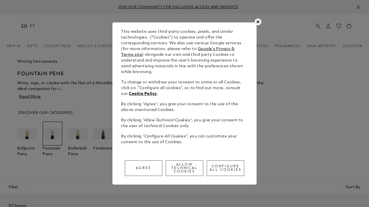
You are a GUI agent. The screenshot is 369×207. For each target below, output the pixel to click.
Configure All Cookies (226, 168)
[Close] (258, 21)
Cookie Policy (143, 94)
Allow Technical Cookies (184, 168)
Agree (143, 168)
